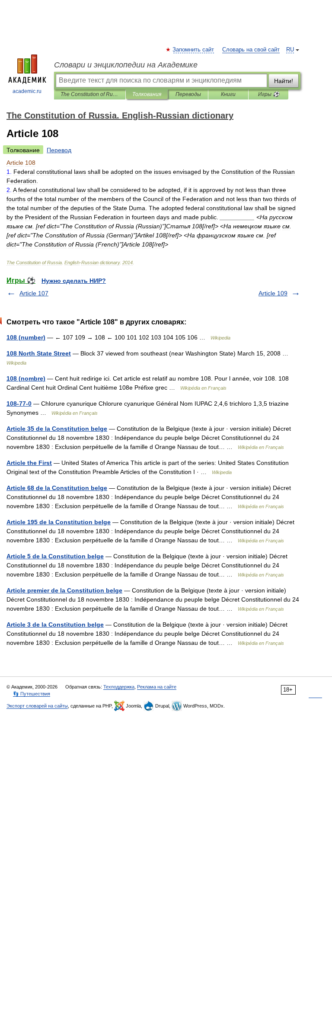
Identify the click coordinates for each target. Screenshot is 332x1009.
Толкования (146, 94)
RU (290, 50)
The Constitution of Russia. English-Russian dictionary (90, 94)
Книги (228, 94)
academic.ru (27, 91)
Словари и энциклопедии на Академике (126, 65)
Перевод (59, 150)
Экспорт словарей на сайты (37, 705)
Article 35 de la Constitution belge (56, 428)
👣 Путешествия (31, 693)
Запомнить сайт (193, 50)
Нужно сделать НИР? (74, 280)
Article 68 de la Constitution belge (56, 487)
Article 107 (33, 293)
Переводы (188, 94)
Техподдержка (118, 686)
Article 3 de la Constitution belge (55, 624)
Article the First (29, 462)
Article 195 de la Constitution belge (58, 522)
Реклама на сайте (156, 686)
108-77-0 (19, 403)
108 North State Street (38, 353)
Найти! (283, 80)
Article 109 (273, 293)
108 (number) (25, 337)
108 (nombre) (25, 378)
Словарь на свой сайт (251, 50)
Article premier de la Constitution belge (64, 590)
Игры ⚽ (268, 94)
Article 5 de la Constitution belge (55, 556)
